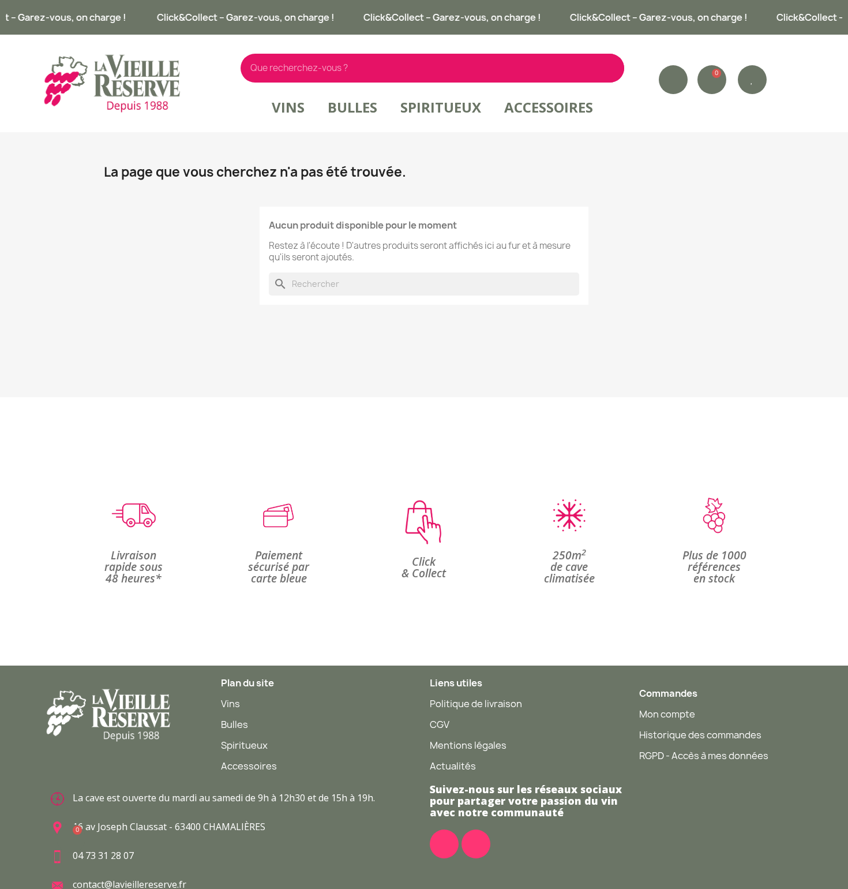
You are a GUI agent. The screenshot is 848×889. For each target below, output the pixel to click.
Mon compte (667, 714)
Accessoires (548, 107)
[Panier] (711, 79)
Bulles (352, 107)
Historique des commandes (700, 735)
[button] (752, 79)
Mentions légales (468, 745)
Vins (288, 107)
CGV (439, 724)
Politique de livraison (476, 703)
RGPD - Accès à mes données (703, 755)
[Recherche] (609, 68)
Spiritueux (440, 107)
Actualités (453, 766)
